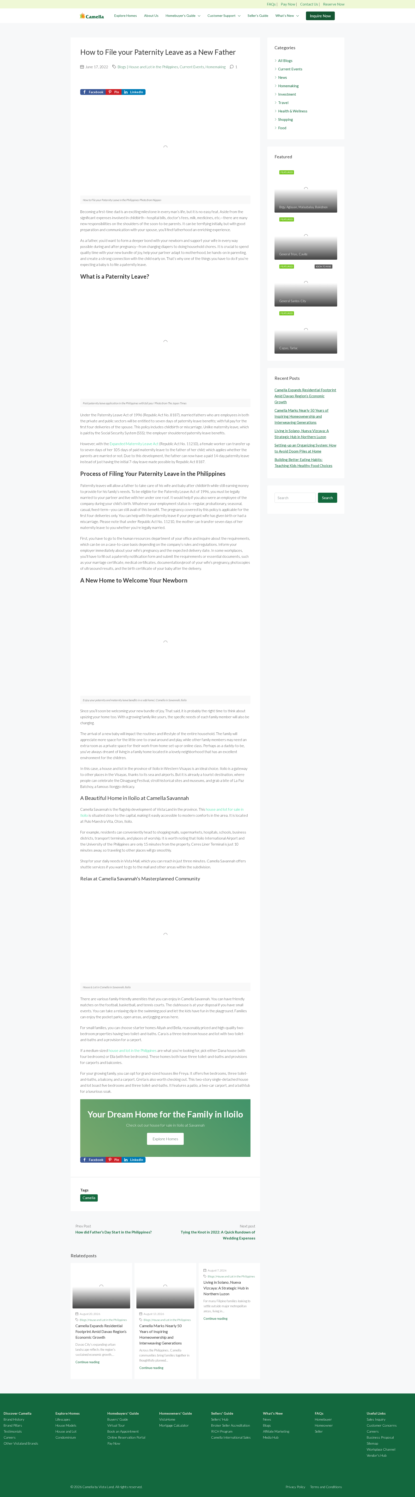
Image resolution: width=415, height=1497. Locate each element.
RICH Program (221, 1431)
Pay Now (288, 4)
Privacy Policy (295, 1487)
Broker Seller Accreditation (230, 1425)
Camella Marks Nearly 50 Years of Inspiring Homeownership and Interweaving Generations (302, 416)
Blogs (267, 1425)
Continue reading (87, 1362)
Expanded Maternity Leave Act (134, 444)
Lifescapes (62, 1419)
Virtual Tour (116, 1425)
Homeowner (324, 1425)
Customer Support (222, 15)
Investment (287, 94)
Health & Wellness (292, 111)
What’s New (284, 15)
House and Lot (66, 1431)
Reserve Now (333, 4)
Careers (10, 1437)
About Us (151, 15)
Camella (89, 1198)
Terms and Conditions (326, 1487)
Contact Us (309, 4)
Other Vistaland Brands (21, 1443)
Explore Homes (125, 15)
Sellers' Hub (219, 1419)
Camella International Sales (231, 1437)
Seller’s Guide (258, 15)
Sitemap (372, 1443)
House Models (65, 1425)
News (282, 77)
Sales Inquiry (376, 1419)
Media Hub (270, 1437)
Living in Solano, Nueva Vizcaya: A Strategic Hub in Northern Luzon (226, 1288)
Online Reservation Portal (126, 1437)
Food (282, 128)
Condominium (65, 1437)
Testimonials (13, 1431)
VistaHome (167, 1419)
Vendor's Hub (376, 1455)
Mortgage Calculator (174, 1425)
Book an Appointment (123, 1431)
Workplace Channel (381, 1449)
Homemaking (216, 67)
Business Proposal (380, 1437)
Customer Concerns (382, 1425)
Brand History (14, 1419)
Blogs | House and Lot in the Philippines (148, 67)
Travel (283, 102)
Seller (319, 1431)
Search (327, 498)
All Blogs (285, 60)
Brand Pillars (13, 1425)
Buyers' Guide (117, 1419)
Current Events (192, 67)
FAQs (271, 4)
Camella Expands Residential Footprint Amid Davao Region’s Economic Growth (101, 1331)
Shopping (285, 119)
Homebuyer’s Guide (180, 15)
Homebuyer (323, 1419)
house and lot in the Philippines (133, 1050)
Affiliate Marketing (276, 1431)
